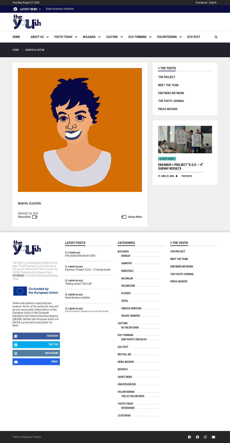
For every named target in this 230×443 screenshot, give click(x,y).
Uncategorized (127, 384)
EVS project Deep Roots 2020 (80, 255)
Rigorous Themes (32, 436)
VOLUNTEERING (167, 37)
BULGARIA (89, 37)
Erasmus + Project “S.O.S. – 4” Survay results (88, 269)
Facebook (52, 335)
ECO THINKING (137, 37)
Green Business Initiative (60, 8)
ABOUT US (37, 37)
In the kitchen (130, 327)
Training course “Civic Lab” (197, 165)
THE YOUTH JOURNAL (171, 101)
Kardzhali (127, 270)
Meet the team (168, 85)
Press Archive (167, 109)
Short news (185, 159)
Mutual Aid (124, 354)
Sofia (124, 300)
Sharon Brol (24, 216)
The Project (166, 77)
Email (54, 361)
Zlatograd (124, 415)
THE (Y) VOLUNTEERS (132, 396)
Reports (123, 369)
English (213, 2)
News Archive (126, 361)
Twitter (53, 344)
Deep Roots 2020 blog (134, 339)
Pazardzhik (128, 285)
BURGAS (125, 255)
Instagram (51, 353)
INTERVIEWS (128, 408)
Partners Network (171, 93)
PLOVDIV (126, 293)
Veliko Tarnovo (130, 315)
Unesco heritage (131, 308)
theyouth (204, 172)
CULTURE (112, 37)
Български (201, 2)
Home (16, 37)
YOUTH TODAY (63, 37)
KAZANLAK (127, 278)
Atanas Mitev (135, 216)
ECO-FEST (193, 37)
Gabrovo (126, 263)
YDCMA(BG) (18, 275)
